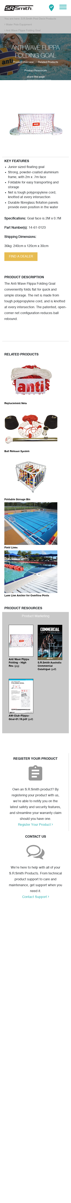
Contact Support (35, 897)
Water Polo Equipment (19, 24)
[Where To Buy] (51, 8)
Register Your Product (35, 824)
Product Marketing (35, 616)
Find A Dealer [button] (21, 256)
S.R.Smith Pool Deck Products (38, 18)
